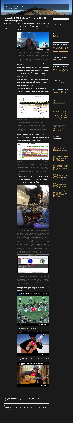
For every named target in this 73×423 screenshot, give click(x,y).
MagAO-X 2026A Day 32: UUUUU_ (59, 152)
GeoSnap (60, 117)
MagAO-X (49, 7)
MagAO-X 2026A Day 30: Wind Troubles (60, 155)
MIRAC (54, 126)
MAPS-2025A (56, 124)
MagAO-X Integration (57, 119)
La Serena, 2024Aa (56, 82)
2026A (64, 113)
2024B (64, 111)
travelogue (59, 128)
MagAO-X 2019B (58, 52)
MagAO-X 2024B (59, 48)
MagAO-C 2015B (62, 71)
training (54, 128)
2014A (63, 100)
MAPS (66, 26)
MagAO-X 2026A (55, 47)
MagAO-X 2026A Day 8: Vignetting (59, 197)
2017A (63, 104)
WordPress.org (56, 38)
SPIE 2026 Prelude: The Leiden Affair (60, 148)
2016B (59, 104)
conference (55, 115)
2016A (54, 104)
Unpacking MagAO (57, 130)
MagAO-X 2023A (56, 49)
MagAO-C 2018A (62, 69)
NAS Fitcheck (60, 126)
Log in (54, 35)
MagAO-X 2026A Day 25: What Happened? (60, 165)
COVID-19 (55, 117)
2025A (54, 113)
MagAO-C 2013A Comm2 (57, 74)
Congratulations (62, 115)
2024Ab (60, 111)
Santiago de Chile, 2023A (64, 82)
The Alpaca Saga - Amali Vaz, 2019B (59, 91)
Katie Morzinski (7, 23)
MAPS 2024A (65, 59)
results (66, 126)
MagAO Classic (57, 7)
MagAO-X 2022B (62, 49)
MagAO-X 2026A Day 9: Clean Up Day (59, 196)
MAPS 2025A (55, 59)
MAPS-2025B (62, 124)
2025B (59, 113)
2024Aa (55, 111)
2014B (54, 102)
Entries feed (55, 36)
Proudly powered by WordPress (22, 419)
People (64, 7)
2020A (5, 28)
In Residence (55, 149)
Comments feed (56, 37)
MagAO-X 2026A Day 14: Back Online (59, 188)
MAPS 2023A (60, 60)
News (43, 7)
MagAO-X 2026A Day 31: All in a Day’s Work (60, 154)
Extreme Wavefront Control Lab (18, 7)
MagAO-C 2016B (65, 70)
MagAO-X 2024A (65, 48)
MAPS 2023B (55, 60)
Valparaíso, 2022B (56, 83)
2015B (63, 102)
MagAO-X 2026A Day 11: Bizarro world (60, 193)
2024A (63, 109)
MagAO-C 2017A (58, 70)
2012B (54, 100)
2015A (59, 102)
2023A (54, 109)
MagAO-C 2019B (55, 69)
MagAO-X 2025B (62, 47)
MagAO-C (58, 26)
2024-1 (58, 109)
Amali (23, 139)
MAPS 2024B (60, 59)
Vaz (25, 139)
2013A (59, 100)
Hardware (62, 26)
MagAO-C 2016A (55, 71)
